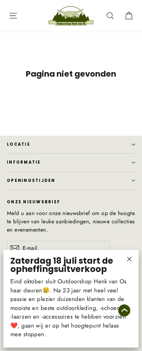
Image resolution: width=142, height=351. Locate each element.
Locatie (18, 144)
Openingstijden (31, 180)
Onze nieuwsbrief (33, 201)
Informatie (24, 162)
